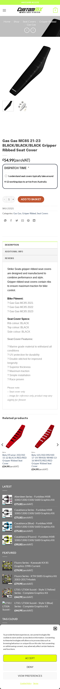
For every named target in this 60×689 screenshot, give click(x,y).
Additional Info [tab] (14, 252)
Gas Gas (31, 24)
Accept (30, 658)
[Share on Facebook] (11, 220)
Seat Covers (29, 21)
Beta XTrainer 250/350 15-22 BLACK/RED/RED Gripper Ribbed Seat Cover (14, 459)
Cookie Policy (26, 683)
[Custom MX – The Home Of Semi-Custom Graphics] (30, 10)
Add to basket (31, 199)
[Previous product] (33, 30)
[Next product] (26, 30)
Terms (35, 683)
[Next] (52, 70)
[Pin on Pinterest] (28, 220)
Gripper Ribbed (47, 21)
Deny (30, 666)
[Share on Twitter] (17, 220)
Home (7, 21)
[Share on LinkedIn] (34, 220)
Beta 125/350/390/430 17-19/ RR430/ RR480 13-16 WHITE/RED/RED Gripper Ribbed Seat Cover (44, 461)
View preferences (30, 675)
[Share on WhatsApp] (5, 220)
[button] (55, 628)
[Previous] (7, 70)
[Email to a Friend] (22, 220)
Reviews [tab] (9, 258)
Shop (16, 21)
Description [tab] (12, 245)
